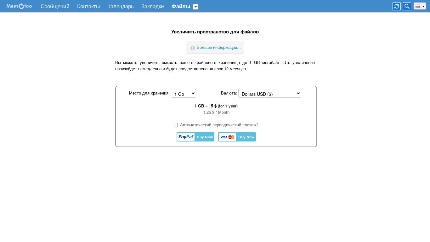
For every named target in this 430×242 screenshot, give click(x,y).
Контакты (88, 6)
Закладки (152, 6)
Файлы (181, 6)
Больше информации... (219, 47)
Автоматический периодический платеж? (219, 125)
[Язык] (420, 6)
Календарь (120, 6)
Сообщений (55, 6)
